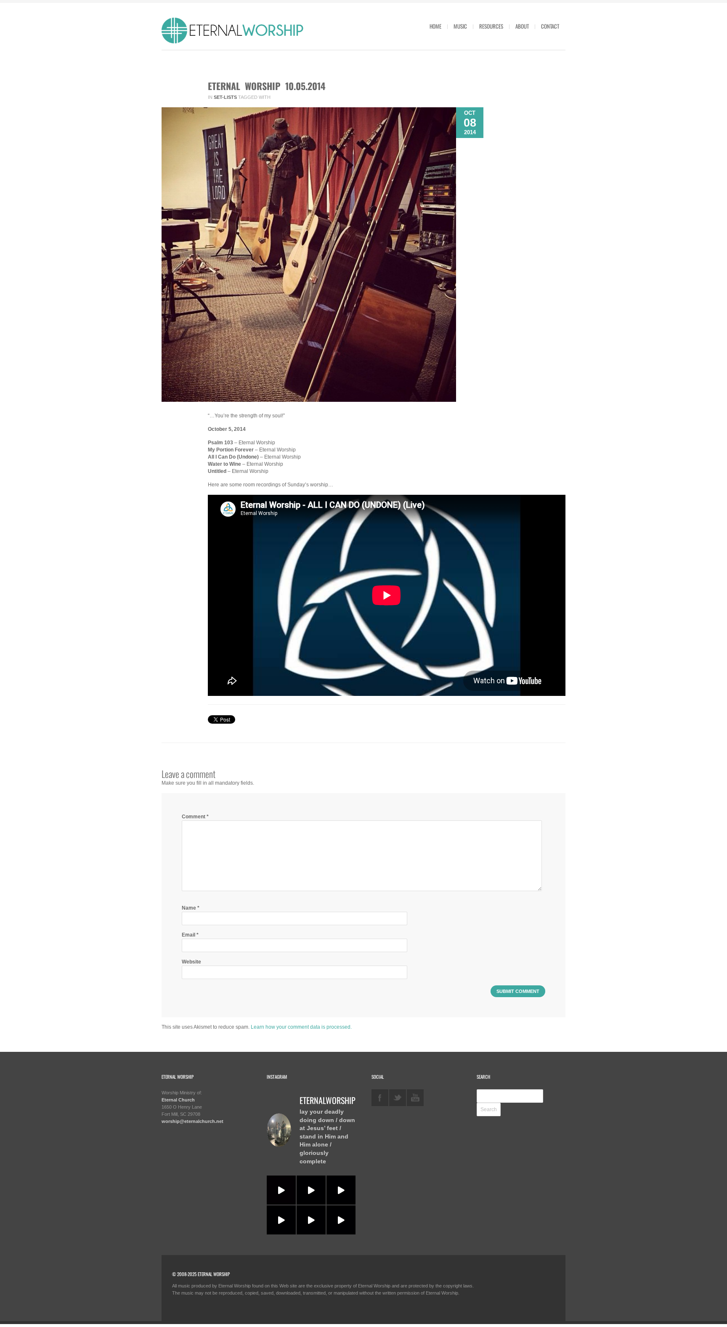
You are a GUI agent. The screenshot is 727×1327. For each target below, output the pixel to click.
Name (190, 908)
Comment (195, 817)
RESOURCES (491, 26)
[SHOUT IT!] (341, 1190)
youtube (415, 1097)
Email (190, 935)
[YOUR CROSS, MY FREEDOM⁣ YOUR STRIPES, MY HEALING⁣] (311, 1190)
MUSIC (460, 26)
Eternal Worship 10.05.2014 (267, 86)
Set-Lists (225, 97)
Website (191, 962)
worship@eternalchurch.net (192, 1121)
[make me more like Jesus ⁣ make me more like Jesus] (281, 1190)
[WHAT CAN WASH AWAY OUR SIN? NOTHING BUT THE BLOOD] (311, 1219)
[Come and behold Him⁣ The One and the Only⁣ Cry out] (341, 1219)
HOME (435, 26)
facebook (379, 1097)
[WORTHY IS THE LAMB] (281, 1219)
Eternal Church (178, 1099)
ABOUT (522, 26)
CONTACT (550, 26)
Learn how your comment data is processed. (301, 1027)
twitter (397, 1097)
